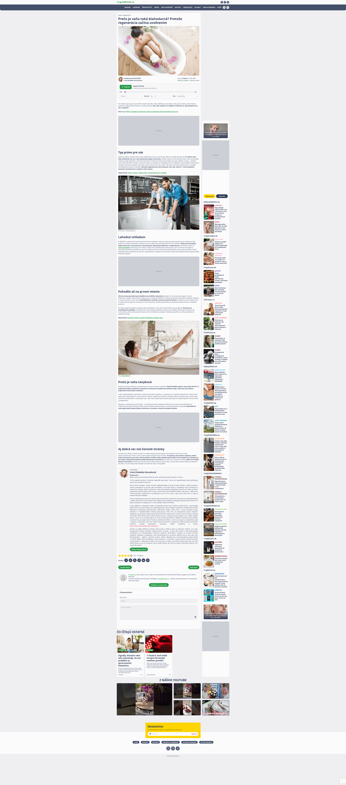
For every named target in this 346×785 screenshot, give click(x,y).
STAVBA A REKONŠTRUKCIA (221, 478)
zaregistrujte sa (163, 579)
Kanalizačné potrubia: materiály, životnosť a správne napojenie (219, 516)
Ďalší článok (194, 567)
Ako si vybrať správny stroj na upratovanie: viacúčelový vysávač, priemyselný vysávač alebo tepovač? (221, 464)
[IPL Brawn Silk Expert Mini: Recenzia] (215, 707)
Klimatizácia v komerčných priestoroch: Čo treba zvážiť (220, 498)
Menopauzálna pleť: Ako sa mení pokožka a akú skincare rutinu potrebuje (221, 227)
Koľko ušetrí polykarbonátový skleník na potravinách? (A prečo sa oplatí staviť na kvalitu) (221, 427)
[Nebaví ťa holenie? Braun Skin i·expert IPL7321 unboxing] (187, 707)
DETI (216, 407)
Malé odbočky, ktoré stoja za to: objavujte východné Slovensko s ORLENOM (221, 376)
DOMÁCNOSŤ (219, 439)
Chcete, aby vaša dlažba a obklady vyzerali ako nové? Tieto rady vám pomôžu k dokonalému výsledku (221, 446)
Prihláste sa (132, 575)
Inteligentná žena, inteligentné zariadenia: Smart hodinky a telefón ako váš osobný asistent (221, 357)
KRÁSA (156, 7)
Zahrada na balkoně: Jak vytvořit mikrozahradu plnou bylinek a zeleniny (220, 324)
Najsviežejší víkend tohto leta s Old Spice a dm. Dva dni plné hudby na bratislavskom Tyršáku (221, 213)
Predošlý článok (125, 567)
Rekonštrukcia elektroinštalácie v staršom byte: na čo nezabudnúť (221, 484)
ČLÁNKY (218, 336)
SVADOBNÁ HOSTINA (219, 254)
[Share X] (135, 560)
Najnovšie (222, 196)
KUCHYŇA (218, 542)
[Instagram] (228, 2)
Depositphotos (126, 376)
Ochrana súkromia (189, 742)
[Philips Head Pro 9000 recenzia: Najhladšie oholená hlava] (215, 690)
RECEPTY (178, 7)
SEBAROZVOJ (187, 7)
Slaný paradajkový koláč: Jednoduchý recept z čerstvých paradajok (221, 277)
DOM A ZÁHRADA (209, 7)
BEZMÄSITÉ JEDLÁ (221, 556)
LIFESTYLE (218, 205)
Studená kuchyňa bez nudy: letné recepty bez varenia (221, 561)
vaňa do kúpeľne (124, 248)
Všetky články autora (139, 549)
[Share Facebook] (126, 560)
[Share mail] (148, 560)
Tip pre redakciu (206, 742)
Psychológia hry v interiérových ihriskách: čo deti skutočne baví (221, 411)
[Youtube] (225, 2)
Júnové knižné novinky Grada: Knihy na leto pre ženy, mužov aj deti (221, 596)
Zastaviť (123, 96)
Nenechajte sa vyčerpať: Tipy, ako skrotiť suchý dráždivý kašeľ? (221, 341)
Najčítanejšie (209, 196)
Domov (120, 15)
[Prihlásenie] (224, 7)
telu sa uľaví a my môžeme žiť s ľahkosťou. (144, 526)
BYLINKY (197, 7)
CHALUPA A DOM (221, 509)
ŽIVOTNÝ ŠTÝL (147, 7)
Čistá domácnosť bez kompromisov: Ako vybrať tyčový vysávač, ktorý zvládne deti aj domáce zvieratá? (221, 581)
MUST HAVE (219, 239)
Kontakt (145, 742)
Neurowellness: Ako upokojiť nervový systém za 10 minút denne (220, 291)
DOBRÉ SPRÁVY (220, 370)
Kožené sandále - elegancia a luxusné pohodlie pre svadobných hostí (221, 245)
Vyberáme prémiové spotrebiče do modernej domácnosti (219, 548)
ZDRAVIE (128, 7)
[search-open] (227, 7)
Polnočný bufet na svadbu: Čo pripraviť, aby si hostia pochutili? (221, 260)
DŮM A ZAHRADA (221, 318)
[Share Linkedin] (143, 560)
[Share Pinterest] (139, 560)
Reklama (155, 742)
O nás (136, 742)
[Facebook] (222, 2)
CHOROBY (136, 7)
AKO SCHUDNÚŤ (167, 7)
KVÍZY (219, 7)
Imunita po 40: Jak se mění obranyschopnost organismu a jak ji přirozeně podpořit (221, 310)
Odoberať (194, 734)
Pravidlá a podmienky (170, 742)
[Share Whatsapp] (130, 560)
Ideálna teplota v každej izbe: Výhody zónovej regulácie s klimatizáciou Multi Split (221, 530)
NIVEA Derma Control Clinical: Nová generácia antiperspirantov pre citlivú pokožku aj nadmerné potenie (221, 393)
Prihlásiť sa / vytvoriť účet (159, 585)
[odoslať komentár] (195, 617)
